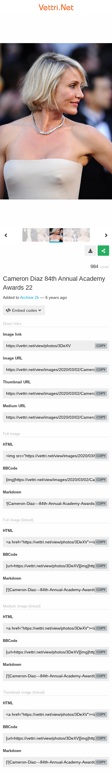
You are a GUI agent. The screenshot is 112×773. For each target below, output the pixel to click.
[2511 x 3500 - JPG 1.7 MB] (90, 250)
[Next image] (106, 235)
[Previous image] (5, 235)
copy (100, 345)
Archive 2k (29, 297)
